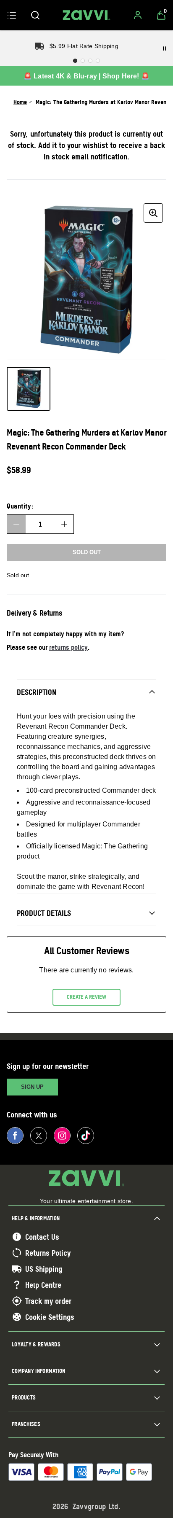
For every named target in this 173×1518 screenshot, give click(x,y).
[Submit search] (35, 15)
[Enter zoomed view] (153, 213)
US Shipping (43, 1268)
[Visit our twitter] (38, 1135)
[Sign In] (138, 15)
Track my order (48, 1300)
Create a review (86, 996)
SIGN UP (32, 1087)
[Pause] (164, 48)
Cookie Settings (49, 1317)
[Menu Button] (12, 15)
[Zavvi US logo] (86, 15)
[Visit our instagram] (62, 1135)
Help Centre (43, 1284)
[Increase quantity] (64, 524)
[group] (86, 280)
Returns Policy (48, 1252)
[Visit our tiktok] (85, 1135)
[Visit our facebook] (15, 1135)
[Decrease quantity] (16, 524)
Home (20, 101)
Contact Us (42, 1236)
